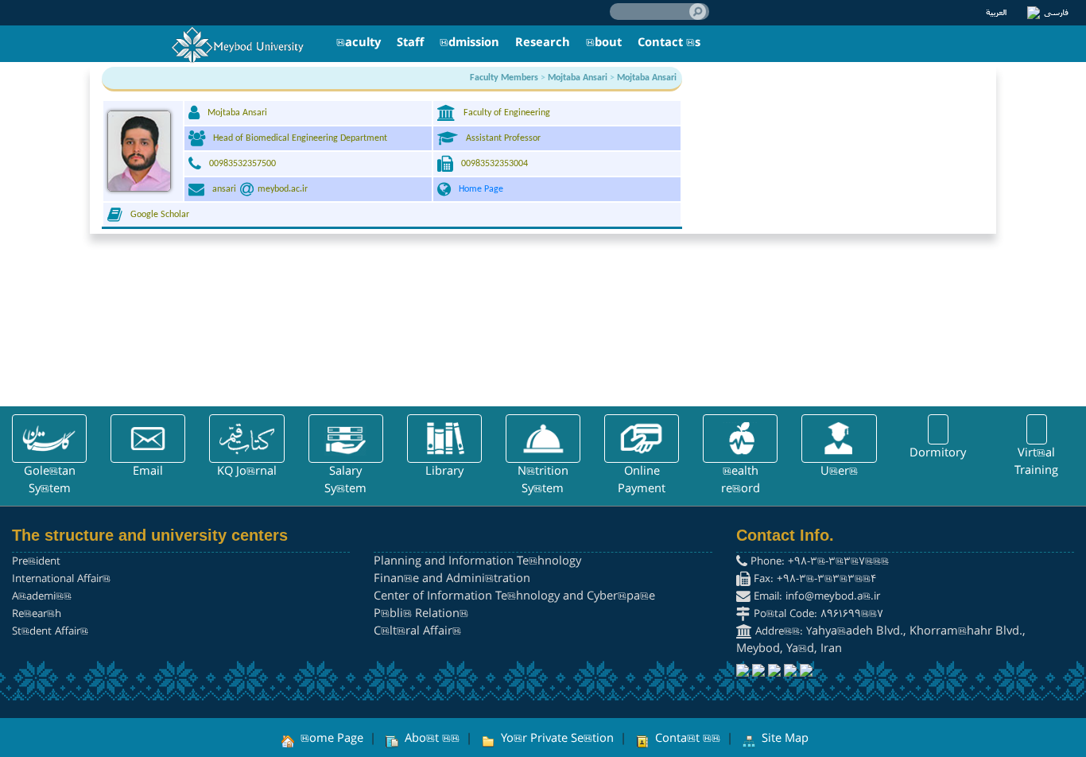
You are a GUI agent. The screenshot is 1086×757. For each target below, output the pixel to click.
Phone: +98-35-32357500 (818, 561)
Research (542, 43)
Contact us (686, 738)
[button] (49, 438)
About (604, 43)
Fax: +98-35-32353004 (813, 579)
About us (430, 738)
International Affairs (61, 579)
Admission (469, 43)
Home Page (481, 189)
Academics (42, 596)
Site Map (783, 738)
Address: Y (782, 631)
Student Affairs (50, 631)
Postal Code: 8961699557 (817, 614)
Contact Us (669, 43)
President (36, 561)
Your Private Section (556, 738)
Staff (410, 43)
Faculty (358, 43)
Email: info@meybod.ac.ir (815, 596)
